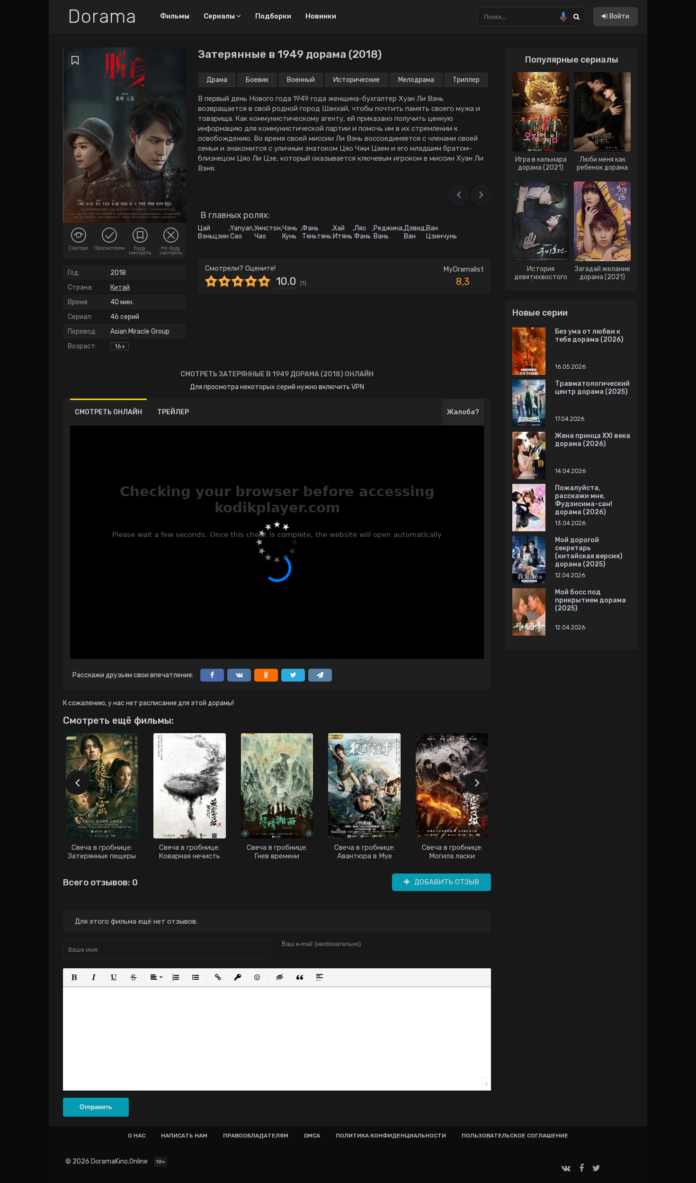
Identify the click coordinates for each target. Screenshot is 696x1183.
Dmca (312, 1135)
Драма (216, 80)
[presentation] (77, 783)
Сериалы (220, 16)
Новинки (320, 16)
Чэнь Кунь (289, 232)
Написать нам (184, 1135)
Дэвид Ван (414, 232)
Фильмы (174, 16)
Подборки (273, 16)
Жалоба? (463, 412)
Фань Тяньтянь (316, 232)
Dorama (102, 16)
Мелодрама (416, 80)
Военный (301, 80)
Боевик (257, 80)
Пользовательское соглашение (515, 1135)
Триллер (466, 80)
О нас (136, 1135)
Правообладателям (255, 1135)
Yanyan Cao (241, 232)
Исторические (356, 80)
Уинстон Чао (267, 232)
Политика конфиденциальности (391, 1135)
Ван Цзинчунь (441, 232)
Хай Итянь (342, 232)
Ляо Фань (362, 232)
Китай (120, 287)
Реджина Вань (388, 232)
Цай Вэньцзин (213, 232)
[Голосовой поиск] (563, 16)
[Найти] (576, 16)
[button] (458, 195)
